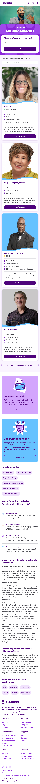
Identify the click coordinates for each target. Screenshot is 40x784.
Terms (4, 770)
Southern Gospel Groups (11, 493)
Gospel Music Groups (10, 478)
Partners (5, 727)
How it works (26, 722)
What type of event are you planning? (18, 38)
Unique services (27, 756)
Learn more (20, 457)
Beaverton (13, 687)
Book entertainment (9, 735)
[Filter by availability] (22, 62)
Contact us (25, 738)
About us (5, 722)
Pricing (4, 756)
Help (22, 735)
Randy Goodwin (10, 329)
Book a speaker (7, 738)
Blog (3, 725)
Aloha (5, 687)
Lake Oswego (25, 692)
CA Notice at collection (9, 773)
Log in (23, 741)
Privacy (10, 770)
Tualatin (5, 692)
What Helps (8, 107)
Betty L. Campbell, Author (14, 183)
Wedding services (27, 759)
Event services (26, 753)
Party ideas (25, 725)
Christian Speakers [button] (20, 30)
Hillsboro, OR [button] (21, 27)
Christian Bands (8, 472)
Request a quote (27, 727)
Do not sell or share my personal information (16, 775)
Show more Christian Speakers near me (20, 365)
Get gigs (5, 753)
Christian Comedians (24, 472)
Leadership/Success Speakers (13, 483)
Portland (15, 692)
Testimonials (6, 759)
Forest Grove (25, 687)
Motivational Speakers (10, 488)
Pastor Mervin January (13, 253)
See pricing (20, 410)
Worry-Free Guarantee (12, 447)
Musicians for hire (8, 741)
